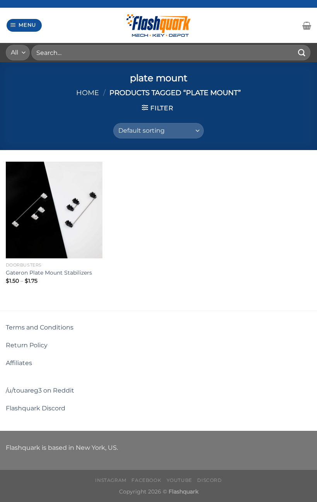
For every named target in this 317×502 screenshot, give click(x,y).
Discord (209, 480)
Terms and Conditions (39, 327)
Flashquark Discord (35, 408)
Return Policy (27, 345)
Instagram (110, 480)
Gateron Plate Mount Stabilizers (49, 272)
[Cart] (306, 25)
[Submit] (302, 52)
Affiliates (19, 363)
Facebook (146, 480)
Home (87, 92)
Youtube (179, 480)
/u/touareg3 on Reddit (40, 390)
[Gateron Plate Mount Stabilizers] (54, 210)
